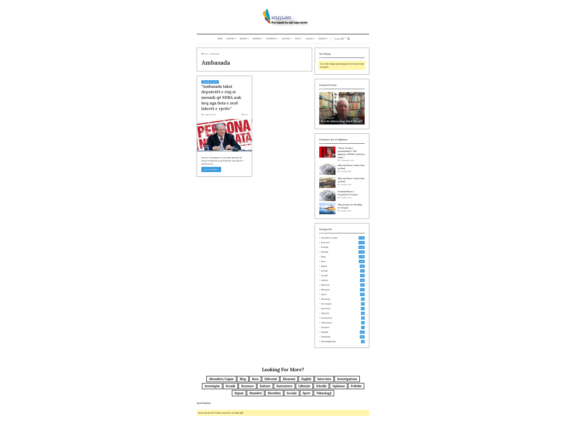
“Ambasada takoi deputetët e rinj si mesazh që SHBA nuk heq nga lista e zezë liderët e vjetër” (221, 97)
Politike (230, 38)
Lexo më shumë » (211, 169)
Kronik (324, 271)
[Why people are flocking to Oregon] (327, 208)
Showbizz (325, 299)
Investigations (328, 341)
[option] (342, 108)
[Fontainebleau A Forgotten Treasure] (327, 195)
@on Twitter (204, 403)
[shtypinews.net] (283, 17)
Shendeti (325, 327)
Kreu (205, 54)
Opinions (325, 336)
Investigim (326, 304)
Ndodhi (243, 38)
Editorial (325, 285)
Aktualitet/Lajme (210, 82)
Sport (324, 294)
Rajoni (324, 266)
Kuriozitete (326, 318)
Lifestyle (325, 313)
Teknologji (326, 322)
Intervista (271, 38)
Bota (297, 38)
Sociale (309, 38)
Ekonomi (257, 38)
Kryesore (325, 242)
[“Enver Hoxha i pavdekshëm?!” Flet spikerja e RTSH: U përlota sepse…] (327, 152)
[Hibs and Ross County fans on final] (327, 169)
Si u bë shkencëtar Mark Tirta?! (341, 121)
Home (219, 38)
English (322, 38)
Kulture (285, 38)
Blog (323, 256)
